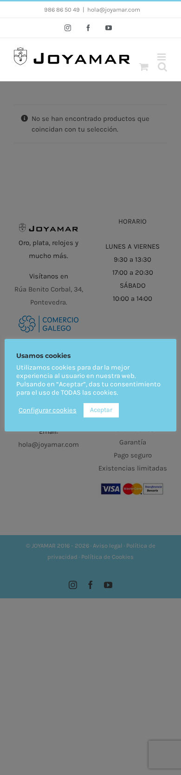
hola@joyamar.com (113, 9)
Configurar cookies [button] (48, 410)
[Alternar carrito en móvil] (144, 67)
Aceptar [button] (101, 410)
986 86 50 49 (62, 9)
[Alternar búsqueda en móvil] (162, 67)
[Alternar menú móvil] (162, 57)
